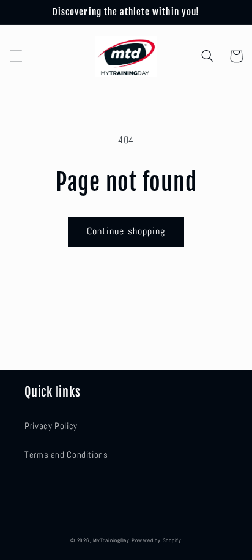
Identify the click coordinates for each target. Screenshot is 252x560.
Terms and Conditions (66, 454)
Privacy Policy (51, 425)
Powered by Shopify (156, 540)
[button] (16, 56)
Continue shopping (126, 231)
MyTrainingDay (111, 540)
